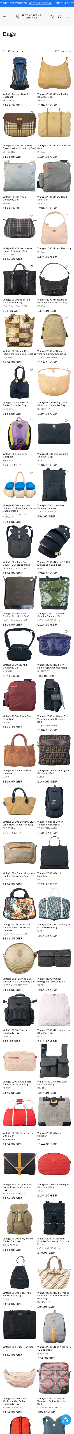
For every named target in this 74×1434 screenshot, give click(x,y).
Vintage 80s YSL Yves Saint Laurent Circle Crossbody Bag (19, 980)
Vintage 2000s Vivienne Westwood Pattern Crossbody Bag (53, 1401)
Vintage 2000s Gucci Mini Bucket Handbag (17, 1294)
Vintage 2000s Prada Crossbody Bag (14, 198)
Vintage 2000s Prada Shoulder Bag (54, 147)
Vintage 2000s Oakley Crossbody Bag (15, 1031)
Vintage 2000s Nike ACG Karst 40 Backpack (54, 1348)
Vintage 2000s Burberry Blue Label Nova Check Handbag (19, 823)
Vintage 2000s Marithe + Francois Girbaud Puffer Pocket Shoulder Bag (19, 508)
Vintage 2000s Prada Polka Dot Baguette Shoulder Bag (52, 301)
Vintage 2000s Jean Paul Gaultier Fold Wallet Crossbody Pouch (54, 1241)
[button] (4, 16)
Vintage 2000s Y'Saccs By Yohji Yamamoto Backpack (52, 352)
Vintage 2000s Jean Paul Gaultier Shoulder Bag (51, 615)
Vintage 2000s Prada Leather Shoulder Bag (53, 95)
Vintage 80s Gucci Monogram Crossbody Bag (53, 1186)
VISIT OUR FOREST (40, 3)
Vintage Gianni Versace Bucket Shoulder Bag (15, 404)
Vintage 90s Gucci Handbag (18, 1347)
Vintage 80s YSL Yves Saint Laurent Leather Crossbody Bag (18, 1187)
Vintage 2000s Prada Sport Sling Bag (52, 198)
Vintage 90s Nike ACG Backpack (15, 455)
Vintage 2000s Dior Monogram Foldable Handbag (54, 926)
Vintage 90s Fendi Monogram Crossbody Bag (53, 772)
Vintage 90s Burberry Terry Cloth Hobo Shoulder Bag (52, 404)
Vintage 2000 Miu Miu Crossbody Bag (15, 666)
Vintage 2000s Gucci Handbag (49, 874)
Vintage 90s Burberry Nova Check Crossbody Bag (17, 250)
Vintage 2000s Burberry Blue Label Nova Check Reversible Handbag (53, 1296)
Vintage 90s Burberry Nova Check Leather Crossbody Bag (19, 147)
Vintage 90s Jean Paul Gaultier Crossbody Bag (16, 615)
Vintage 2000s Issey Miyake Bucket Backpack (18, 1240)
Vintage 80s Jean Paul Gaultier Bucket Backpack (17, 563)
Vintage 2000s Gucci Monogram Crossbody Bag (51, 980)
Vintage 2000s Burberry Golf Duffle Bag (18, 1134)
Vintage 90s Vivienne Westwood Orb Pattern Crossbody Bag (14, 1401)
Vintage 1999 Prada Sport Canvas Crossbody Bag (17, 1083)
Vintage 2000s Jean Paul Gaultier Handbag (17, 301)
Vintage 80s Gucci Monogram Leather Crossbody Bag (19, 874)
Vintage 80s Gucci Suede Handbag (17, 772)
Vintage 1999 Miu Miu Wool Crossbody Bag (52, 1083)
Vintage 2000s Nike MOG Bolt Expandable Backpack (54, 563)
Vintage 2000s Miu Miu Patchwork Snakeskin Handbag (19, 352)
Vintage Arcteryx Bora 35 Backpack (16, 95)
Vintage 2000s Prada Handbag (54, 248)
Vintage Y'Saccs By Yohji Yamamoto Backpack (50, 823)
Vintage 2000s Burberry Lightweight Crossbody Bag (52, 666)
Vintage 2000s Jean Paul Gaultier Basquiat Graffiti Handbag (17, 927)
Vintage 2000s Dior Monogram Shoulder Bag (54, 1031)
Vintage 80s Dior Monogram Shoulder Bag (52, 455)
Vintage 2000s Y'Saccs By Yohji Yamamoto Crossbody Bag (52, 719)
